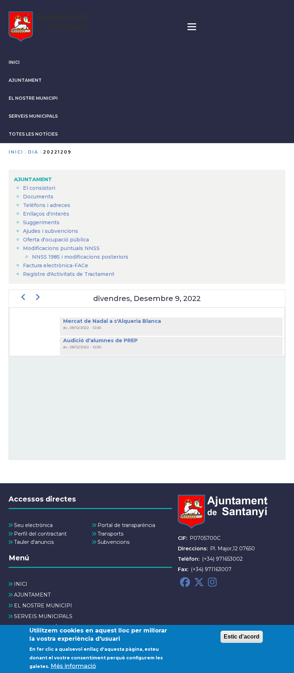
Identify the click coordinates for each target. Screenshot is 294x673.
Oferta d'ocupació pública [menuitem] (56, 239)
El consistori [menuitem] (39, 188)
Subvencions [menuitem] (113, 542)
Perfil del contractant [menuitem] (40, 533)
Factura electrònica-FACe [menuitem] (55, 265)
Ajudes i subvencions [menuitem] (50, 231)
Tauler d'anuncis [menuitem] (34, 542)
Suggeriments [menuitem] (41, 222)
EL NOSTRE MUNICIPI (33, 98)
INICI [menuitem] (20, 584)
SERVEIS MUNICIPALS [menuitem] (43, 616)
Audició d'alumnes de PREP (100, 340)
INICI (14, 62)
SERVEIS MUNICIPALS (33, 116)
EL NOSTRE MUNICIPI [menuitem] (43, 605)
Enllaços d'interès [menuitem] (46, 214)
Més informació (73, 666)
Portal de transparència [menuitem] (126, 525)
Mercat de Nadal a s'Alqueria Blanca (112, 321)
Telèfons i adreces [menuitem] (46, 205)
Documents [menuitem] (38, 196)
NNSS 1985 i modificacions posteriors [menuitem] (81, 257)
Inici (16, 152)
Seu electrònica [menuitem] (33, 525)
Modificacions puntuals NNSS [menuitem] (61, 248)
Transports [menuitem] (110, 533)
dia (33, 152)
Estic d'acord (242, 637)
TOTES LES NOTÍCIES (33, 134)
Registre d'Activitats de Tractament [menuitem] (68, 274)
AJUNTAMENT (25, 80)
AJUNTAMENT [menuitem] (33, 179)
